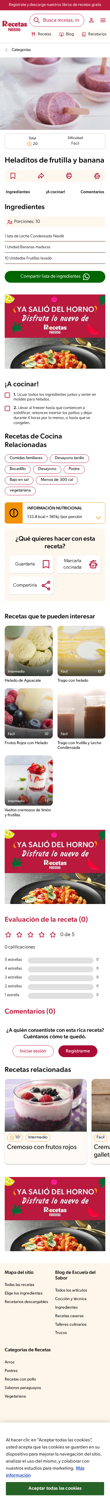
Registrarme (78, 1051)
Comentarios (92, 192)
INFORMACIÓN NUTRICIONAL (54, 512)
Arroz (9, 1362)
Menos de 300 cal (57, 480)
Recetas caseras (69, 1316)
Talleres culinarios (71, 1324)
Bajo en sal (19, 480)
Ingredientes (18, 192)
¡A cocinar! (55, 192)
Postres (11, 1371)
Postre (74, 469)
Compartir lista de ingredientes (50, 276)
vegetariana (20, 490)
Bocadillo (18, 469)
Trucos (61, 1333)
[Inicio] (14, 27)
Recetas (44, 34)
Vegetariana (15, 1396)
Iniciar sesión (33, 1051)
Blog (70, 34)
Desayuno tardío (69, 458)
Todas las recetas (19, 1285)
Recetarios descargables (26, 1302)
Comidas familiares (26, 458)
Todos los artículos (71, 1290)
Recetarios (97, 34)
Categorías (21, 50)
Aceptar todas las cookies (55, 1488)
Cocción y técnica (71, 1299)
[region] (55, 1461)
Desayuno (47, 469)
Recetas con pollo (20, 1379)
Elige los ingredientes (24, 1293)
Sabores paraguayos (23, 1388)
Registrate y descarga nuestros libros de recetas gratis (55, 5)
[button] (12, 175)
